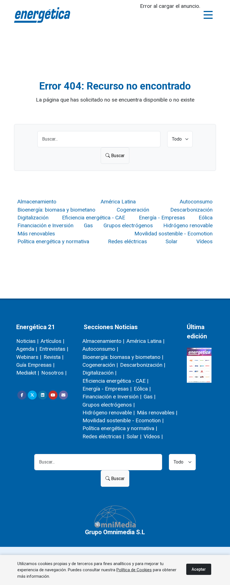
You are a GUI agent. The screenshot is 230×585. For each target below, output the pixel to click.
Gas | (149, 396)
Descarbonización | (142, 365)
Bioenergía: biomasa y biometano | (122, 357)
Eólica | (142, 389)
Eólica (206, 217)
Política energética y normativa (53, 241)
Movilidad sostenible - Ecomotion (173, 233)
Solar (171, 241)
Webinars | (28, 357)
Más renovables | (157, 412)
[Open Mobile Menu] (208, 14)
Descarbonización (191, 210)
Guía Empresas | (35, 365)
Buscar (117, 155)
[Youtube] (53, 395)
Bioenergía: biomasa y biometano (56, 210)
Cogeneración (133, 210)
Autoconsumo (196, 201)
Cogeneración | (100, 365)
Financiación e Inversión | (111, 396)
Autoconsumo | (100, 349)
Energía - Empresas (162, 217)
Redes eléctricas (127, 241)
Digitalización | (99, 373)
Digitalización (33, 217)
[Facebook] (21, 395)
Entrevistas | (53, 349)
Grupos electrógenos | (108, 405)
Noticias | (27, 341)
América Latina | (145, 341)
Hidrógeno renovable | (108, 412)
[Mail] (63, 395)
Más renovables (36, 233)
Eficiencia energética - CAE (93, 217)
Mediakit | (27, 373)
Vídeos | (153, 436)
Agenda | (26, 349)
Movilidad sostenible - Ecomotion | (123, 420)
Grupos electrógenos (128, 225)
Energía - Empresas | (107, 389)
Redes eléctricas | (103, 436)
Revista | (53, 357)
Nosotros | (53, 373)
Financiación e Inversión (45, 225)
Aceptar (199, 569)
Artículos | (52, 341)
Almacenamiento (36, 201)
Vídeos (204, 241)
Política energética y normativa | (119, 428)
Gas (88, 225)
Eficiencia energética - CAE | (115, 381)
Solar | (134, 436)
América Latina (118, 201)
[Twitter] (32, 395)
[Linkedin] (42, 395)
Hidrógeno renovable (188, 225)
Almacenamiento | (103, 341)
